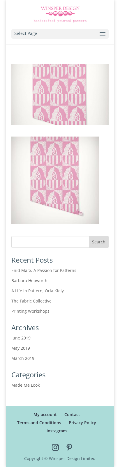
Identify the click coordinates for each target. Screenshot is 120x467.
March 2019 (22, 358)
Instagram (57, 431)
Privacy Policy (82, 422)
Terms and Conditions (39, 422)
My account (45, 414)
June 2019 (21, 338)
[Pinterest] (69, 448)
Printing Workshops (30, 311)
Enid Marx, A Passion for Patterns (43, 270)
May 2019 (20, 348)
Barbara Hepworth (29, 280)
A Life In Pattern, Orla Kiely (37, 290)
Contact (72, 414)
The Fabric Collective (31, 301)
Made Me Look (25, 385)
